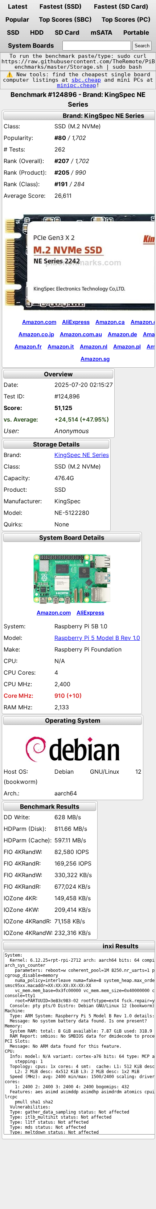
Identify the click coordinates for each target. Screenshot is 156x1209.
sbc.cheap (86, 80)
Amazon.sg (95, 358)
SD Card (67, 32)
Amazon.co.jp (36, 334)
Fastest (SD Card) (121, 6)
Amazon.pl (127, 346)
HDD (37, 32)
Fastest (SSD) (61, 6)
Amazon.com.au (81, 334)
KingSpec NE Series (81, 454)
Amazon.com (39, 322)
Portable (136, 32)
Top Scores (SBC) (65, 19)
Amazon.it (61, 346)
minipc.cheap (76, 85)
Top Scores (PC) (126, 19)
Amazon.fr (28, 346)
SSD (13, 32)
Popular (17, 19)
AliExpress (76, 322)
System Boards (31, 45)
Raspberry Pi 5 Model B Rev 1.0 (97, 637)
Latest (18, 6)
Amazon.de (122, 334)
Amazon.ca (110, 322)
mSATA (101, 32)
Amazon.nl (93, 346)
